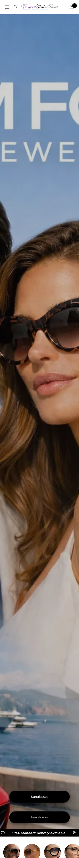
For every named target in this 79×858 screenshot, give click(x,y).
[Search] (16, 7)
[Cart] (71, 7)
